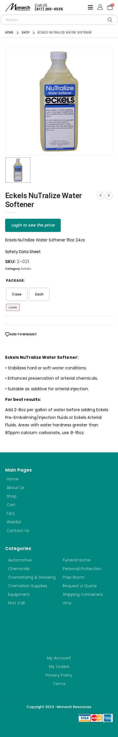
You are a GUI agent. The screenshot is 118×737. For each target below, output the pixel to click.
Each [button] (39, 294)
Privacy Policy (59, 675)
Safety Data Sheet (23, 252)
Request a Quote (80, 586)
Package (15, 280)
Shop (12, 496)
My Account (59, 658)
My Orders (59, 666)
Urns (67, 603)
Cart (11, 505)
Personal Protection (82, 569)
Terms (59, 684)
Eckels (26, 269)
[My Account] (100, 7)
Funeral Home (77, 560)
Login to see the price (33, 225)
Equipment (19, 594)
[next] (109, 196)
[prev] (101, 196)
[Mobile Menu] (92, 7)
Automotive (20, 560)
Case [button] (16, 294)
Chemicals (19, 569)
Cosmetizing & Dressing (32, 577)
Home (13, 479)
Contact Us (18, 530)
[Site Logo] (17, 7)
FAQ (11, 513)
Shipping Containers (83, 594)
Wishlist (14, 522)
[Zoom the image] (39, 628)
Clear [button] (13, 307)
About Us (15, 487)
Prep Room (73, 577)
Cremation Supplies (27, 586)
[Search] (110, 20)
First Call (16, 603)
